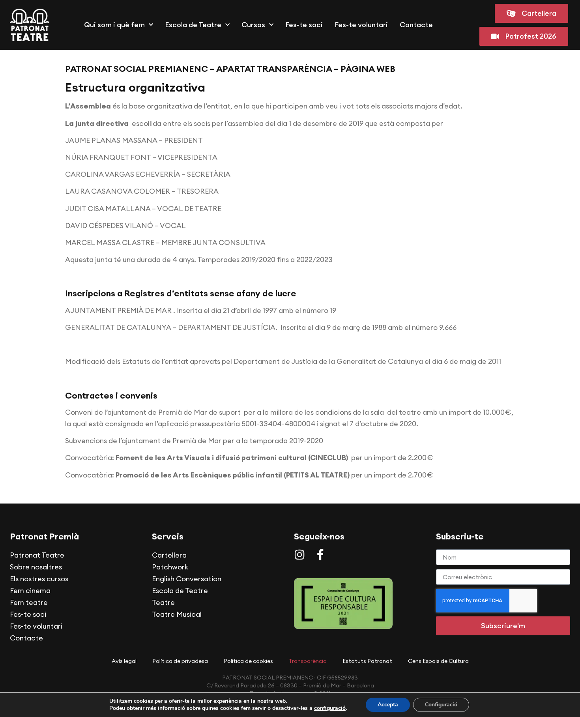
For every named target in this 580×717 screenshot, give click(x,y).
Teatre (163, 602)
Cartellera (169, 555)
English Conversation (186, 578)
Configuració (441, 704)
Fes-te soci (304, 24)
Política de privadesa (180, 661)
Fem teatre (29, 602)
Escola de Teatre (193, 24)
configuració (330, 708)
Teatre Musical (177, 614)
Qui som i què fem (114, 24)
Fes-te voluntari (361, 24)
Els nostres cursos (39, 578)
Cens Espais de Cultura (438, 661)
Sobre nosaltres (36, 566)
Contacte (416, 24)
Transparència (308, 661)
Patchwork (170, 566)
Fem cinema (30, 590)
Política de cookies (248, 661)
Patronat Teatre (37, 555)
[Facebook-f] (320, 554)
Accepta (388, 704)
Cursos (253, 24)
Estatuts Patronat (367, 661)
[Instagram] (299, 554)
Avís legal (124, 661)
